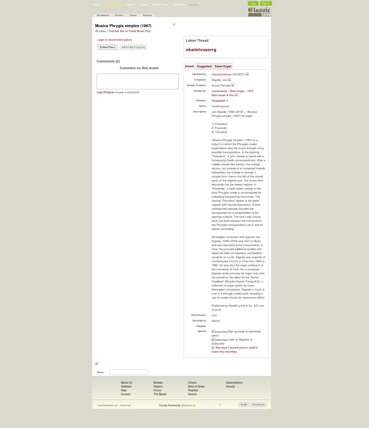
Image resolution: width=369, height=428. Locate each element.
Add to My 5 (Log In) (133, 47)
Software (126, 386)
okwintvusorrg (201, 49)
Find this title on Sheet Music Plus (130, 31)
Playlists (147, 15)
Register (109, 92)
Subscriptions (234, 382)
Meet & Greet (160, 4)
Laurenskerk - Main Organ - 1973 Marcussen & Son (232, 93)
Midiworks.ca (188, 405)
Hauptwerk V (220, 100)
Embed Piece (107, 47)
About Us (126, 382)
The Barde (178, 4)
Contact (125, 394)
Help (123, 390)
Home (97, 4)
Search (192, 394)
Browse (119, 15)
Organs (130, 4)
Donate (193, 4)
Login (253, 3)
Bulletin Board (113, 4)
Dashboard (103, 15)
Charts (133, 15)
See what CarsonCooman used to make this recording (235, 349)
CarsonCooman (222, 74)
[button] (243, 404)
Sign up (266, 3)
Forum (144, 4)
